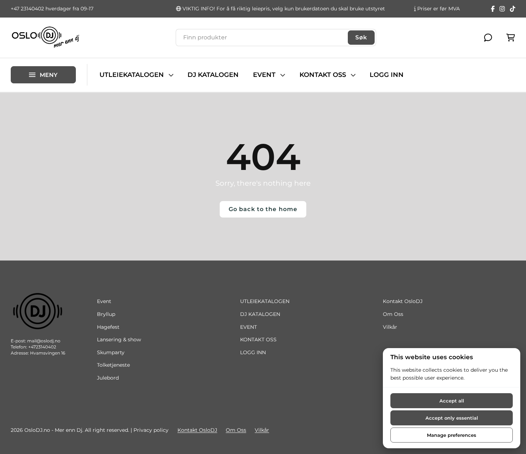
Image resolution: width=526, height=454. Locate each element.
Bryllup (106, 314)
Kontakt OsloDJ (403, 301)
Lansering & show (119, 339)
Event (104, 301)
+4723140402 (42, 347)
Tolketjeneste (113, 365)
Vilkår (390, 327)
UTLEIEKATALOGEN (131, 75)
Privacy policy (151, 430)
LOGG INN (387, 75)
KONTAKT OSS (322, 75)
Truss (17, 50)
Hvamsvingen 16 (47, 353)
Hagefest (108, 327)
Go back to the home (263, 209)
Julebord (108, 378)
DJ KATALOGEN (213, 75)
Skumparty (111, 352)
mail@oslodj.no (43, 340)
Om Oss (393, 314)
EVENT (264, 75)
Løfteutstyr (24, 61)
